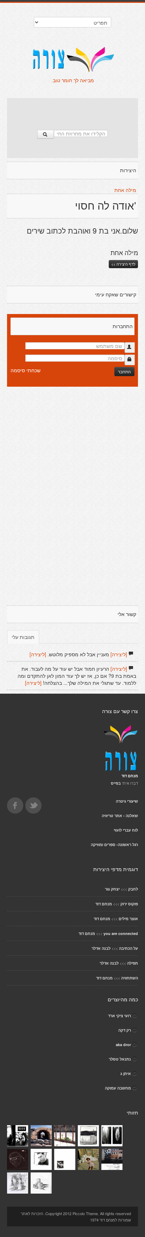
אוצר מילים (128, 918)
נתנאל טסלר (120, 1059)
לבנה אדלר (101, 948)
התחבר (124, 371)
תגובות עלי (23, 636)
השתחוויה (129, 977)
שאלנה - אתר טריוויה (120, 815)
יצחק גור (112, 889)
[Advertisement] (72, 110)
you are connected (120, 933)
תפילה (132, 963)
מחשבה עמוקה (118, 1088)
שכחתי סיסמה (25, 370)
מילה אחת (125, 190)
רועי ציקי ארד (119, 1015)
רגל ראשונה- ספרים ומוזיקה (114, 844)
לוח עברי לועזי (126, 830)
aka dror (123, 1044)
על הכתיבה (128, 948)
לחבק (133, 889)
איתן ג (125, 1073)
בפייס (116, 783)
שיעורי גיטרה (127, 801)
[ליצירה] (119, 654)
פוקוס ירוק (129, 903)
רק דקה (124, 1030)
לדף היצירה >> (123, 264)
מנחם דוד (103, 903)
